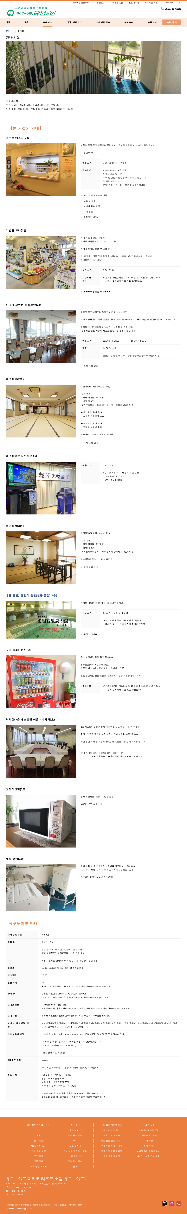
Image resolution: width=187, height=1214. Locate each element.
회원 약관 (148, 1146)
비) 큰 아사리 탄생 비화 (148, 1156)
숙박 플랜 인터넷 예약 (111, 1125)
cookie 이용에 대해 (24, 1209)
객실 (39, 1130)
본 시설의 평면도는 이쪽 (95, 195)
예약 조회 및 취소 (111, 1130)
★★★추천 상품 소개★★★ (97, 291)
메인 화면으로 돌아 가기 (38, 1125)
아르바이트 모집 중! (148, 1130)
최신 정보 (75, 1125)
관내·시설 (38, 1140)
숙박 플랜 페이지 (38, 1166)
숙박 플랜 (88, 211)
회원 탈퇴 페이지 (111, 1156)
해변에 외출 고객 (92, 206)
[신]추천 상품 (148, 1125)
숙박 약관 (148, 1140)
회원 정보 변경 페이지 (111, 1140)
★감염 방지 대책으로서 (148, 1151)
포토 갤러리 (89, 201)
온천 (39, 1135)
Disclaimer (10, 1209)
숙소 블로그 (75, 1130)
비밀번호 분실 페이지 (111, 1151)
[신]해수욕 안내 (75, 1156)
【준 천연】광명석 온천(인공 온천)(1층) (31, 595)
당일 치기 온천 (75, 1161)
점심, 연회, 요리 (38, 1146)
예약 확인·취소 (151, 3)
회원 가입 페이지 (111, 1135)
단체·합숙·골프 (38, 1151)
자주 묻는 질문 (75, 1135)
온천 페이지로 (90, 634)
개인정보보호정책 (148, 1135)
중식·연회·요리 (91, 366)
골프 (75, 1166)
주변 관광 (38, 1156)
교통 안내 (38, 1161)
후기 (75, 1140)
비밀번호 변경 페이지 (111, 1146)
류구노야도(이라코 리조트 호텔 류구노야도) (46, 1178)
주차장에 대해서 (91, 217)
